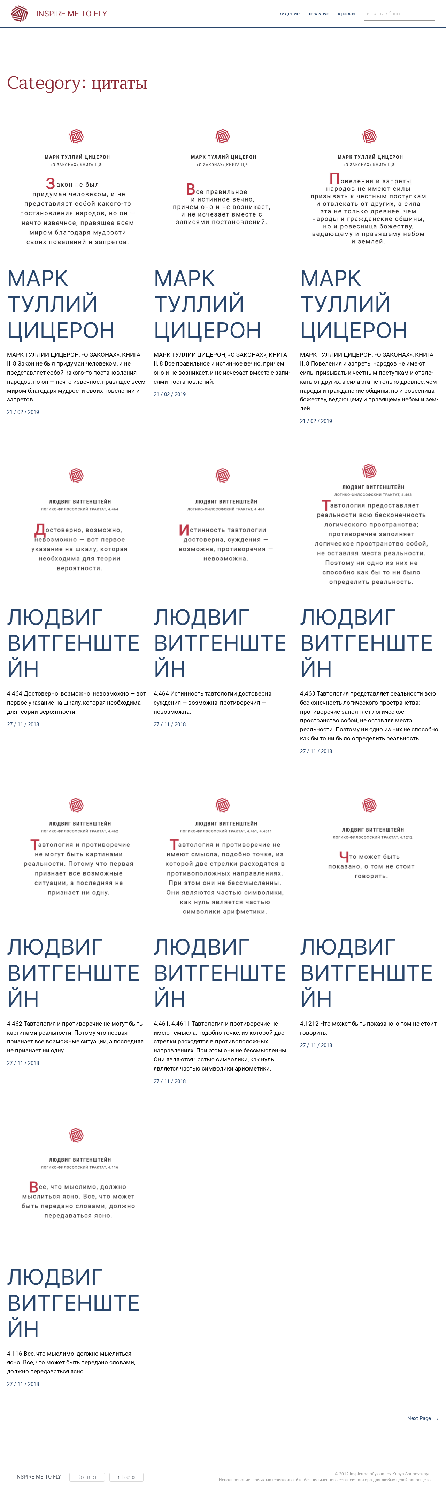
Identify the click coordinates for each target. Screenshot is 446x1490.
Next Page (423, 1418)
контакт (87, 1477)
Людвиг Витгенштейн (73, 643)
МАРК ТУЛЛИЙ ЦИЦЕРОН (61, 304)
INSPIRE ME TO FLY (71, 13)
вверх (126, 1477)
